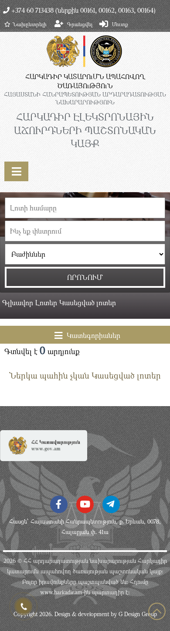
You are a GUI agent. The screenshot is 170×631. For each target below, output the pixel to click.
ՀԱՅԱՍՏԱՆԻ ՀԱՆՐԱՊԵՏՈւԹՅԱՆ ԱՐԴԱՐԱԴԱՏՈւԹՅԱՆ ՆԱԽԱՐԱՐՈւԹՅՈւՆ (85, 98)
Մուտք (120, 24)
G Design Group (138, 614)
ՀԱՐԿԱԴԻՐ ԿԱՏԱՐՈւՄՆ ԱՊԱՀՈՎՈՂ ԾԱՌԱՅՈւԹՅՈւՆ (85, 81)
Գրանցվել (79, 24)
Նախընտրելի (30, 24)
